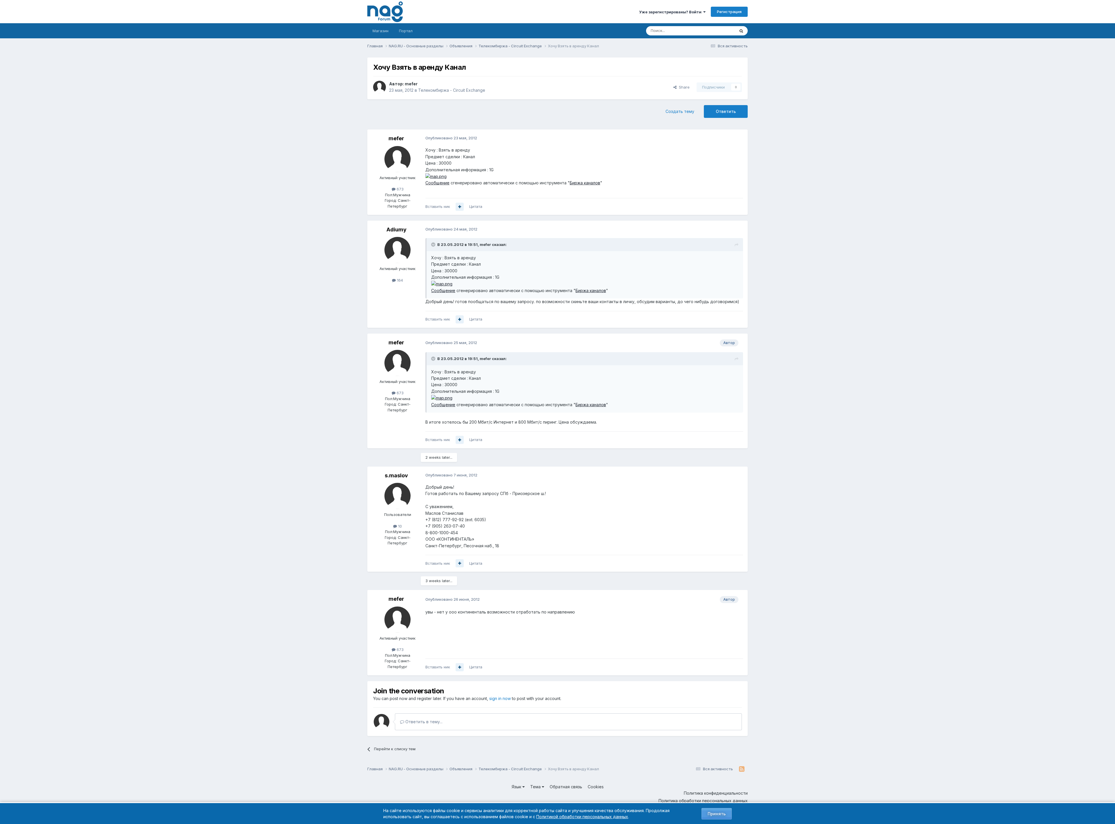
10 (399, 526)
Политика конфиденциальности (716, 793)
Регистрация (729, 11)
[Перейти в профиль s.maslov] (397, 496)
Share (683, 87)
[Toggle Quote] (433, 244)
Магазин (381, 30)
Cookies (596, 786)
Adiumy (396, 229)
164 (399, 280)
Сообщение (437, 182)
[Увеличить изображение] (436, 176)
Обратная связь (566, 786)
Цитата (475, 206)
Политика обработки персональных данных (703, 800)
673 (399, 189)
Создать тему (680, 111)
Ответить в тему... (423, 721)
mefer (411, 83)
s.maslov (396, 475)
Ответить (726, 111)
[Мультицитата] (460, 207)
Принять (717, 813)
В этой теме (716, 30)
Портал (406, 30)
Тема (536, 786)
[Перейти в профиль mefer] (379, 87)
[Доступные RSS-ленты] (742, 769)
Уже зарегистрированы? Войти (671, 12)
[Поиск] (741, 30)
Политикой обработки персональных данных (582, 816)
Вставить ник (437, 206)
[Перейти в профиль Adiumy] (397, 250)
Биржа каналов (585, 182)
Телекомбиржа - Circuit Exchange (451, 90)
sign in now (500, 698)
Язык (517, 786)
